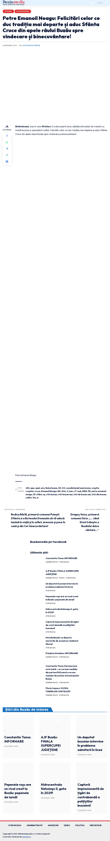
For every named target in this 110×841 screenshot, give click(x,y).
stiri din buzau (99, 494)
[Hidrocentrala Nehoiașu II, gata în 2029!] (37, 612)
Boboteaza (51, 488)
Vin (34, 497)
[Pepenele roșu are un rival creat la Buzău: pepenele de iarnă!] (37, 600)
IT (75, 491)
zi (37, 497)
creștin (95, 488)
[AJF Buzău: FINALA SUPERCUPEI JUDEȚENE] (37, 574)
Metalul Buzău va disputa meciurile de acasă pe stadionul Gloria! (62, 640)
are (43, 488)
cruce (37, 491)
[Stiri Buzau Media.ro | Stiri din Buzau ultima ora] (14, 3)
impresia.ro (26, 837)
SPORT (62, 578)
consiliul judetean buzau (78, 488)
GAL (63, 491)
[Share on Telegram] (7, 148)
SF (34, 494)
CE (59, 488)
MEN (84, 491)
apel (37, 488)
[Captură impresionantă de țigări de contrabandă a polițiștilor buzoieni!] (37, 625)
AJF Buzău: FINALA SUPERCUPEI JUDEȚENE (51, 743)
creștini (29, 491)
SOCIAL (8, 11)
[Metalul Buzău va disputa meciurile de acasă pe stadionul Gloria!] (37, 641)
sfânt (39, 494)
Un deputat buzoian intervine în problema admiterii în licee (90, 743)
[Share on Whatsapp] (7, 142)
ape (32, 488)
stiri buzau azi (65, 494)
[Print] (7, 161)
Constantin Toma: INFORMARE (61, 558)
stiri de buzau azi (82, 494)
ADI (28, 488)
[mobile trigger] (105, 3)
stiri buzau (51, 494)
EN (59, 491)
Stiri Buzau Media (31, 45)
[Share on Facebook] (7, 135)
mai (79, 491)
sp (44, 494)
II (67, 491)
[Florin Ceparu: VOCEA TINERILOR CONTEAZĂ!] (37, 692)
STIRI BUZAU (22, 11)
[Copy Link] (7, 155)
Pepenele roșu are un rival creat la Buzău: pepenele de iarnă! (17, 791)
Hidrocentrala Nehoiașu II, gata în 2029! (53, 789)
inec (71, 491)
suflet (29, 497)
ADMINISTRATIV (52, 562)
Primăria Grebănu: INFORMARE (62, 653)
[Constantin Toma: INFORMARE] (37, 562)
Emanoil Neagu (49, 491)
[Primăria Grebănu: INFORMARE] (37, 657)
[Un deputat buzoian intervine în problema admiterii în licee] (37, 587)
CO (63, 488)
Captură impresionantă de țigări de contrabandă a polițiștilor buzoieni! (62, 625)
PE (89, 491)
